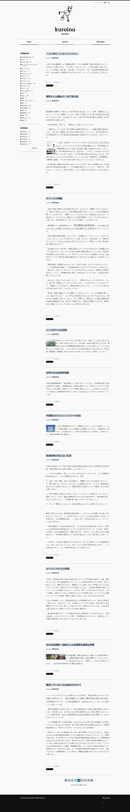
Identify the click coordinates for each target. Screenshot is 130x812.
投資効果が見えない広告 (58, 455)
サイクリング (25, 73)
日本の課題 (24, 108)
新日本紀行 (24, 105)
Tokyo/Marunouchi (26, 57)
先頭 (65, 780)
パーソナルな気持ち (27, 83)
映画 (23, 110)
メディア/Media (26, 90)
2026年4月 (24, 139)
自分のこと (24, 118)
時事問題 (24, 113)
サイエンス (24, 71)
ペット (23, 88)
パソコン (24, 81)
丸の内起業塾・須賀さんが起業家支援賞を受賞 (70, 644)
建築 (23, 98)
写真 (23, 93)
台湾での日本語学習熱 (57, 372)
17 (75, 780)
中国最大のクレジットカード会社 (63, 415)
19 (82, 780)
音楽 (23, 120)
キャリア (24, 68)
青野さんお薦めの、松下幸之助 (62, 96)
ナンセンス (24, 78)
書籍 (23, 115)
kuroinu (65, 31)
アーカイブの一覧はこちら (79, 785)
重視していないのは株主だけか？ (63, 685)
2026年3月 (24, 141)
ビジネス (56, 82)
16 (72, 780)
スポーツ (24, 76)
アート (23, 59)
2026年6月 (24, 134)
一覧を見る (34, 148)
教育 (23, 103)
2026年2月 (24, 144)
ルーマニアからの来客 (57, 568)
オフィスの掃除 (54, 198)
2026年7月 (24, 131)
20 (85, 780)
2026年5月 (24, 136)
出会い (23, 95)
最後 (91, 780)
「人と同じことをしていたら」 (62, 53)
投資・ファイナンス (27, 100)
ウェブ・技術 (25, 62)
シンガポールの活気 (56, 330)
